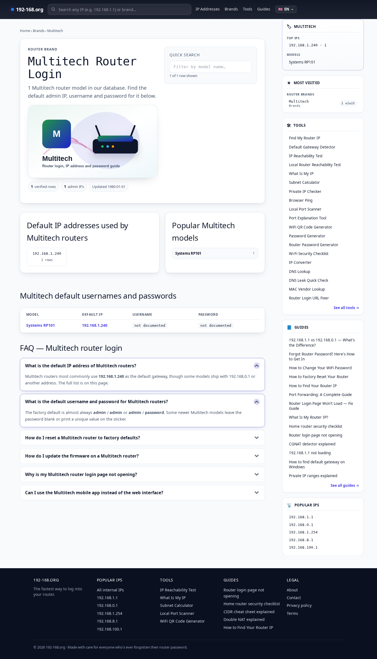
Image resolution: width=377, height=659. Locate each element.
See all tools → (346, 307)
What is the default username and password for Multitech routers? (96, 401)
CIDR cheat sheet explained (249, 611)
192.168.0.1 (301, 524)
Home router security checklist (315, 426)
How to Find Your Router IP (313, 385)
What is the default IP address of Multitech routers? (80, 366)
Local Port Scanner (177, 613)
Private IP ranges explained (313, 475)
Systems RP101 (215, 253)
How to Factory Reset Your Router (319, 376)
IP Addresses (208, 9)
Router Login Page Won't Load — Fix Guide (321, 406)
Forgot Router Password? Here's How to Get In (322, 356)
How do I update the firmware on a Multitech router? (82, 456)
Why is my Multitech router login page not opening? (81, 474)
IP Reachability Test (178, 589)
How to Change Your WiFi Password (320, 367)
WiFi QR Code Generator (182, 621)
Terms (292, 613)
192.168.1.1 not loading (310, 452)
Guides (263, 9)
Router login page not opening (315, 434)
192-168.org (29, 9)
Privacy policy (299, 605)
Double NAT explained (244, 619)
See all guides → (345, 485)
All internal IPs (110, 589)
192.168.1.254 (303, 532)
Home (25, 30)
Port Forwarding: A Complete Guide (320, 394)
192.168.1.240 (47, 256)
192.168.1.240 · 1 (307, 45)
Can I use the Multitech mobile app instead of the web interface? (94, 493)
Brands (231, 9)
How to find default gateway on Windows (317, 464)
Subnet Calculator (176, 605)
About (292, 589)
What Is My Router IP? (308, 417)
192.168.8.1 (301, 540)
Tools (247, 9)
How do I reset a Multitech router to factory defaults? (82, 438)
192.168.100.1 (303, 547)
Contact (294, 597)
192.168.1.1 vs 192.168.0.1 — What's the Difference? (322, 342)
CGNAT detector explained (312, 444)
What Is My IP (172, 597)
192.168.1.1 (301, 517)
